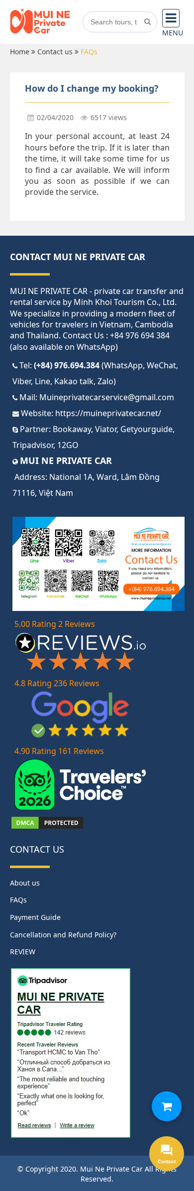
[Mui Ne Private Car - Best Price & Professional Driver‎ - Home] (40, 31)
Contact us (55, 51)
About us (25, 883)
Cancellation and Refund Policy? (63, 934)
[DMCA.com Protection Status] (47, 827)
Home (19, 51)
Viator (105, 429)
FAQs (18, 899)
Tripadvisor (32, 445)
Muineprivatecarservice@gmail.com (106, 397)
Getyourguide (146, 429)
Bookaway (72, 429)
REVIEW (22, 951)
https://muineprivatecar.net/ (108, 413)
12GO (68, 445)
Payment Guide (35, 917)
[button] (167, 1106)
